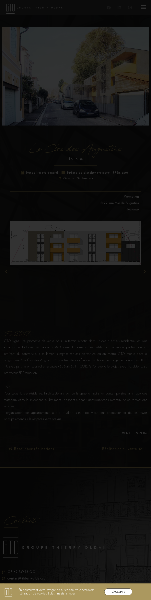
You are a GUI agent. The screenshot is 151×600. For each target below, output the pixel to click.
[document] (75, 300)
